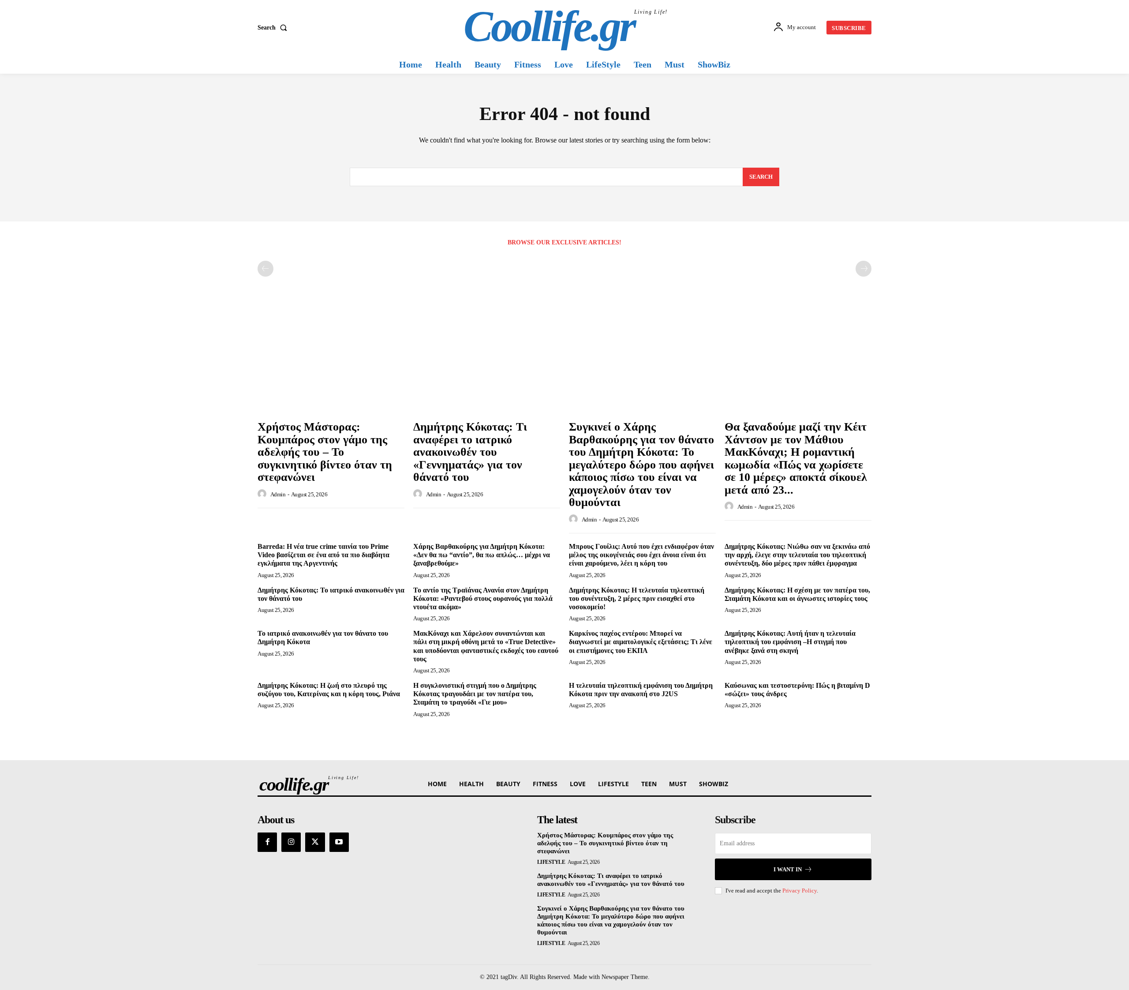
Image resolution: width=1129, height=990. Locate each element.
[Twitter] (315, 842)
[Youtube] (339, 842)
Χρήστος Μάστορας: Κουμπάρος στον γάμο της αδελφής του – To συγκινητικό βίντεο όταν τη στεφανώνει (325, 452)
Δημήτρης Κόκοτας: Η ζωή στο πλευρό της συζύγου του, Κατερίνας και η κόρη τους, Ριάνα (329, 690)
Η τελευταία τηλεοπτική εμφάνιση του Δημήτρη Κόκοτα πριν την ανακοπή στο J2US (641, 690)
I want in (788, 869)
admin (278, 494)
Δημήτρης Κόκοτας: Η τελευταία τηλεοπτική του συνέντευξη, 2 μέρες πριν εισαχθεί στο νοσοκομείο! (636, 598)
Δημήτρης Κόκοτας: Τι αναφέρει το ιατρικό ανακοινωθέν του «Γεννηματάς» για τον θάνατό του (470, 452)
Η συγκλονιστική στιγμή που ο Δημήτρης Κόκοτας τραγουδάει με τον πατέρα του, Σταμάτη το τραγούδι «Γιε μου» (474, 694)
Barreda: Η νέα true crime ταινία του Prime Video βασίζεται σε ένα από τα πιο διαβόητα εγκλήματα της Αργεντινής (323, 555)
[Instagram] (291, 842)
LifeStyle (551, 862)
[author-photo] (263, 494)
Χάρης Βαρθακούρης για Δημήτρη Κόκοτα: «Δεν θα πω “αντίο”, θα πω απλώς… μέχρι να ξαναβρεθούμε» (481, 555)
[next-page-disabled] (863, 269)
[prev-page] (265, 269)
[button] (274, 28)
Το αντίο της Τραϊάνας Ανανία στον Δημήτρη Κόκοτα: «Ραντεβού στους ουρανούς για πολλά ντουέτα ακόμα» (483, 598)
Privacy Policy (799, 890)
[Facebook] (267, 842)
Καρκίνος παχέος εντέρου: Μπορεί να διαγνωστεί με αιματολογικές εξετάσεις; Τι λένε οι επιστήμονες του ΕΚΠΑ (640, 642)
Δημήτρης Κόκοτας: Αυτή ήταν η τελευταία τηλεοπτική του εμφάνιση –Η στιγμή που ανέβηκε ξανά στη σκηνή (790, 642)
